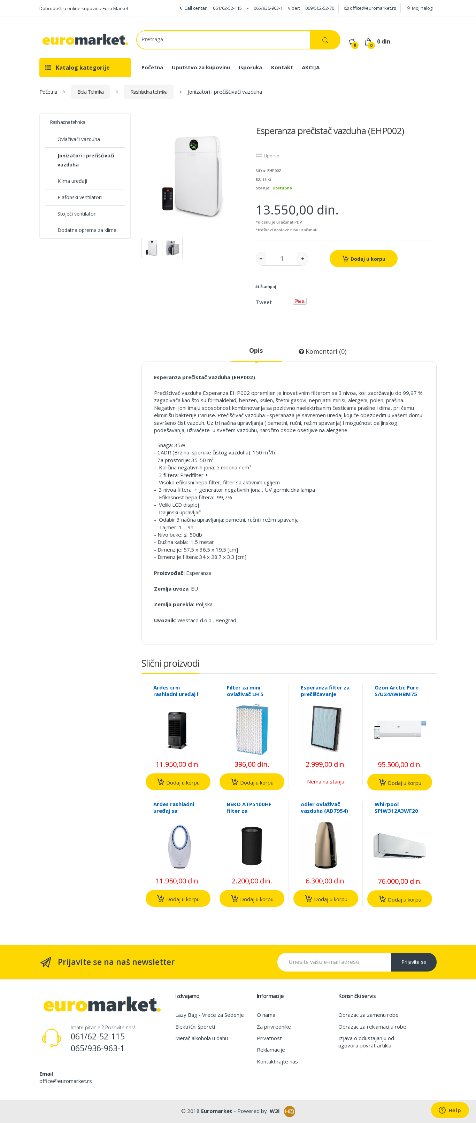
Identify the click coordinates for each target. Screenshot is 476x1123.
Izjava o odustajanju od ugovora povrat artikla (366, 1042)
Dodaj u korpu (367, 259)
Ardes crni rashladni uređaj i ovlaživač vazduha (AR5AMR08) (177, 697)
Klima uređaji (72, 181)
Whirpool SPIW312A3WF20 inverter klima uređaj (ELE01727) (398, 814)
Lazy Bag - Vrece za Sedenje (209, 1014)
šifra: (261, 170)
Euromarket (216, 1110)
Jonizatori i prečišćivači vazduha (85, 160)
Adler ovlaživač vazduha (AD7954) (324, 807)
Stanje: (263, 187)
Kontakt (282, 67)
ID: (258, 179)
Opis (256, 350)
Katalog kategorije (82, 67)
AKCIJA (311, 67)
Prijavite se (413, 962)
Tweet (264, 301)
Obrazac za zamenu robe (368, 1014)
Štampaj (267, 286)
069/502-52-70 (319, 8)
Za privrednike (274, 1026)
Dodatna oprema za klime (86, 230)
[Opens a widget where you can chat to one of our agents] (450, 1111)
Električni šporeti (195, 1026)
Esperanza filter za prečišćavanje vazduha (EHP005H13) (325, 697)
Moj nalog (421, 8)
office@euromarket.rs (372, 8)
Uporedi (272, 156)
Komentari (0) (325, 351)
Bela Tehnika (90, 91)
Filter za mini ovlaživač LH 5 (245, 690)
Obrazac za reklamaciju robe (372, 1026)
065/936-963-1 (268, 8)
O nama (266, 1014)
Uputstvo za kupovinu (201, 67)
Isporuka (250, 67)
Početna (152, 67)
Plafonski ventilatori (79, 197)
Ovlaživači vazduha (78, 139)
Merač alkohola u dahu (201, 1038)
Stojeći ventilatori (77, 213)
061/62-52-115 (227, 8)
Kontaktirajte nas (277, 1061)
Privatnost (269, 1038)
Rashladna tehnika (148, 91)
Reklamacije (271, 1049)
